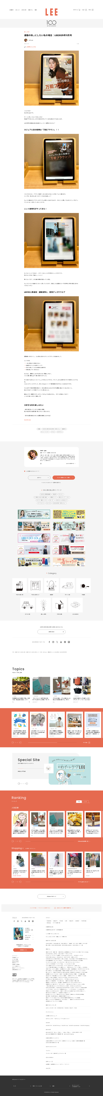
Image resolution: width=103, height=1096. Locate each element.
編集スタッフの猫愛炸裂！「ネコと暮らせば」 (55, 980)
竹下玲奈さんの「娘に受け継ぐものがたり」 (55, 979)
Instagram (40, 463)
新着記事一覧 (60, 1034)
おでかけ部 (85, 943)
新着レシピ (58, 936)
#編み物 (54, 494)
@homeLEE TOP (49, 1032)
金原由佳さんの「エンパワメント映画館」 (54, 1001)
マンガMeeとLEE (80, 989)
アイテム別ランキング (83, 881)
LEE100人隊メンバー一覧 (78, 945)
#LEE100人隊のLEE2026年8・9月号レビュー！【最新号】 (54, 429)
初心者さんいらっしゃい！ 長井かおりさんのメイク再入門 (57, 994)
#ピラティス (59, 432)
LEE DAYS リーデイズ (78, 955)
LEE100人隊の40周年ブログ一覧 (52, 1042)
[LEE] (51, 12)
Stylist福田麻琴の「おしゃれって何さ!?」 (54, 960)
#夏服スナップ (53, 497)
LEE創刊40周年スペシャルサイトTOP (53, 1041)
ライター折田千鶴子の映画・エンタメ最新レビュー (56, 967)
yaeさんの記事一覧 (70, 463)
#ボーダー (51, 500)
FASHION (49, 921)
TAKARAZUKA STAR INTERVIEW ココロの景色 (73, 960)
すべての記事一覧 (56, 922)
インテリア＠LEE (49, 989)
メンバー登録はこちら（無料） (63, 477)
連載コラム (30, 10)
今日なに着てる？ (64, 943)
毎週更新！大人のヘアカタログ (52, 974)
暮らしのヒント (49, 972)
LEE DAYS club (65, 1025)
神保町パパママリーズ (72, 975)
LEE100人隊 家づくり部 (77, 1032)
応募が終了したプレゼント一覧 (60, 1053)
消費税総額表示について (16, 969)
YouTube (61, 642)
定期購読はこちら (23, 950)
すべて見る (85, 742)
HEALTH (71, 921)
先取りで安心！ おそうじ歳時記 (52, 969)
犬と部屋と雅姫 (82, 974)
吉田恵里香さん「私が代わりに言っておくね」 (80, 969)
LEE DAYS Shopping (85, 1025)
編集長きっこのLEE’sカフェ (51, 982)
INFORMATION (60, 1008)
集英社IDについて (15, 962)
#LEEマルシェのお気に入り (61, 500)
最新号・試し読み (28, 935)
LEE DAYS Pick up (56, 1025)
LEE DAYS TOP (49, 1025)
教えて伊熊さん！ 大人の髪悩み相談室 (53, 970)
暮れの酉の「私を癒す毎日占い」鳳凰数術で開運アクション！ (58, 996)
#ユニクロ (48, 503)
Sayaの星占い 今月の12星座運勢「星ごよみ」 (78, 958)
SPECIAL (49, 923)
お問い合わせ (51, 631)
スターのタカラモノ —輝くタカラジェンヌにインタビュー (68, 962)
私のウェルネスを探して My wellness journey (68, 977)
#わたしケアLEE (69, 953)
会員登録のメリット (55, 1064)
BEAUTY (55, 921)
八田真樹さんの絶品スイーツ (64, 992)
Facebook (49, 642)
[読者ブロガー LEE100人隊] (51, 23)
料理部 (80, 943)
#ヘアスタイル (41, 503)
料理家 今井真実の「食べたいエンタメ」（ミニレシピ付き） (74, 970)
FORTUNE (84, 921)
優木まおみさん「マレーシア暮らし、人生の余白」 (77, 967)
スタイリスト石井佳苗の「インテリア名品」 (55, 964)
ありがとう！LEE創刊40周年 (81, 987)
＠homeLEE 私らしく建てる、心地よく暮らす (55, 953)
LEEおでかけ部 (67, 957)
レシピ (85, 801)
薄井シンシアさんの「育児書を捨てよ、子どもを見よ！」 (57, 999)
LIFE (66, 921)
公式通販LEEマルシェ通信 (65, 969)
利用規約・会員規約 (16, 964)
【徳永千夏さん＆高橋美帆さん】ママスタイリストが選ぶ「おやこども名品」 (73, 952)
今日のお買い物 (56, 943)
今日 (79, 801)
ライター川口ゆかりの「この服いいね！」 (72, 965)
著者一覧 (55, 952)
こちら (28, 981)
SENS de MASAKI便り (50, 987)
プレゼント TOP (49, 1053)
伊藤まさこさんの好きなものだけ (52, 991)
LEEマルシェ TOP (49, 1018)
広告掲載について (15, 957)
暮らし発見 (26, 32)
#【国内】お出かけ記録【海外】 (41, 497)
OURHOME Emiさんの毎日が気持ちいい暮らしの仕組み (57, 958)
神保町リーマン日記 (82, 975)
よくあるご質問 (15, 959)
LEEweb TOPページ (51, 896)
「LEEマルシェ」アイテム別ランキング (61, 1018)
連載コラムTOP (49, 952)
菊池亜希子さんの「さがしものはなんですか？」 (72, 982)
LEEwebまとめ (60, 957)
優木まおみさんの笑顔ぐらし (51, 992)
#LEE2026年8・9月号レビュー (59, 503)
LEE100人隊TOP (49, 943)
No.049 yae (27, 420)
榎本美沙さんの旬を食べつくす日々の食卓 (78, 972)
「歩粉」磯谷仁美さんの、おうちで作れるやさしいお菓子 (57, 986)
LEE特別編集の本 (59, 929)
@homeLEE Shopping (69, 1034)
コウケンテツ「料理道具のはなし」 (61, 989)
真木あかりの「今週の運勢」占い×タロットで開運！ (56, 975)
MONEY (77, 921)
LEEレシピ (18, 10)
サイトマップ (14, 955)
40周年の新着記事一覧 (80, 1041)
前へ (13, 742)
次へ (20, 742)
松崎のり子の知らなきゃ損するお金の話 (61, 972)
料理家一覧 (64, 936)
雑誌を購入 (27, 939)
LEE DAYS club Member (74, 1025)
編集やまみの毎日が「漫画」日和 (72, 980)
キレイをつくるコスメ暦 (51, 962)
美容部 (70, 943)
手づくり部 (75, 943)
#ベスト (53, 432)
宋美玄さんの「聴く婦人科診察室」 (77, 994)
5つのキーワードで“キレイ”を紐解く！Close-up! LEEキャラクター (59, 955)
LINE (69, 642)
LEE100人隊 (24, 10)
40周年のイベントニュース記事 (68, 1041)
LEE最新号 (11, 10)
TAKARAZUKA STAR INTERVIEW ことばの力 (65, 987)
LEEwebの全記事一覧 (83, 841)
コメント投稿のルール (16, 966)
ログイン (39, 477)
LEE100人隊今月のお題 (56, 945)
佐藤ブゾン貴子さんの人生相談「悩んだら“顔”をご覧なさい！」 (73, 991)
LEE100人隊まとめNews (67, 945)
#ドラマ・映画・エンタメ (42, 500)
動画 (36, 10)
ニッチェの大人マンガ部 (70, 964)
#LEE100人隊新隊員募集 (45, 494)
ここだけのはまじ (72, 989)
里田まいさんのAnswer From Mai (77, 999)
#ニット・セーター (45, 432)
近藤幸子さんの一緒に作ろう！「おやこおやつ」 (55, 984)
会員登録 (47, 1064)
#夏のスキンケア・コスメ (64, 497)
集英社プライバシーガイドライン (18, 968)
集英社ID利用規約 (15, 961)
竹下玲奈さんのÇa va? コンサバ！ (72, 979)
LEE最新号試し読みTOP (50, 929)
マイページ (67, 1064)
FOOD (61, 921)
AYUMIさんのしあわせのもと (76, 986)
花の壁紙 (60, 982)
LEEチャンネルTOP (49, 1008)
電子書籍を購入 (27, 937)
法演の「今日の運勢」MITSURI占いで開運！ (68, 974)
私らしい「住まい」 (58, 1032)
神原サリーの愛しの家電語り (51, 977)
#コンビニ (61, 494)
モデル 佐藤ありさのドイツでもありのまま (54, 965)
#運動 (39, 429)
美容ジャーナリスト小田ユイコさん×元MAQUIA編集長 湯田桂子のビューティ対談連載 (63, 997)
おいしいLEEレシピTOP (50, 936)
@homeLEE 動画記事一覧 (51, 1034)
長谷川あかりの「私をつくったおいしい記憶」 (76, 984)
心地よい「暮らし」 (67, 1032)
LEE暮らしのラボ (74, 957)
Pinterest (65, 642)
